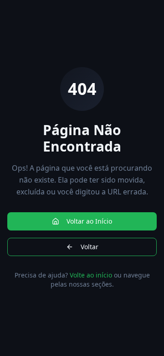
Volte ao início (91, 275)
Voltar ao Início (89, 221)
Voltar (89, 246)
